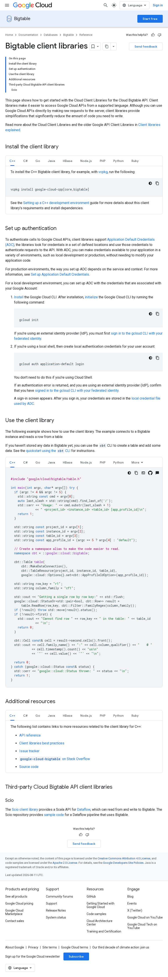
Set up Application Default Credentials (60, 274)
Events (132, 903)
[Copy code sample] (157, 183)
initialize (91, 297)
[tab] (12, 161)
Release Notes (56, 910)
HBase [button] (67, 161)
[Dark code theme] (150, 183)
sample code (54, 815)
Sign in (158, 5)
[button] (12, 161)
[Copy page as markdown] (107, 46)
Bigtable (22, 18)
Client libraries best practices (41, 743)
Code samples (96, 914)
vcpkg (103, 172)
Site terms (49, 947)
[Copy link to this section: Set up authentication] (60, 228)
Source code (28, 767)
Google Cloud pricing (19, 903)
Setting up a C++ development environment (56, 203)
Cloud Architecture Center (99, 922)
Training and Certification (104, 931)
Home (9, 34)
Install (18, 297)
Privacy (33, 947)
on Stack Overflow (55, 759)
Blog (130, 896)
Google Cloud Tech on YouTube (142, 926)
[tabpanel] (84, 190)
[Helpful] (153, 35)
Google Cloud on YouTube (145, 917)
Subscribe (76, 956)
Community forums (59, 896)
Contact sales (14, 921)
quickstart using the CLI (48, 451)
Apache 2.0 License (64, 862)
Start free (150, 19)
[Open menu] (7, 5)
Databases (51, 34)
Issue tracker (29, 751)
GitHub (91, 896)
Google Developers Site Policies (123, 862)
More (135, 462)
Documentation (28, 34)
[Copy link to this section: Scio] (18, 800)
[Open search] (105, 5)
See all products (16, 896)
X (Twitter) (134, 910)
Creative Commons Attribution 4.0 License (124, 858)
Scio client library (25, 809)
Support (51, 903)
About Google (14, 947)
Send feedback (146, 46)
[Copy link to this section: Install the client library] (62, 147)
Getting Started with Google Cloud (100, 905)
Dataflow (83, 809)
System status (56, 917)
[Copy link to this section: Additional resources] (59, 701)
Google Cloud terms (74, 947)
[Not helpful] (159, 35)
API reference (30, 735)
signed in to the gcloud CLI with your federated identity (77, 390)
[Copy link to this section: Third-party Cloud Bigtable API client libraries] (116, 787)
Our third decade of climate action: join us (120, 947)
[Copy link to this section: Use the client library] (58, 420)
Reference (85, 34)
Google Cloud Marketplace (14, 912)
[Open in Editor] (143, 472)
